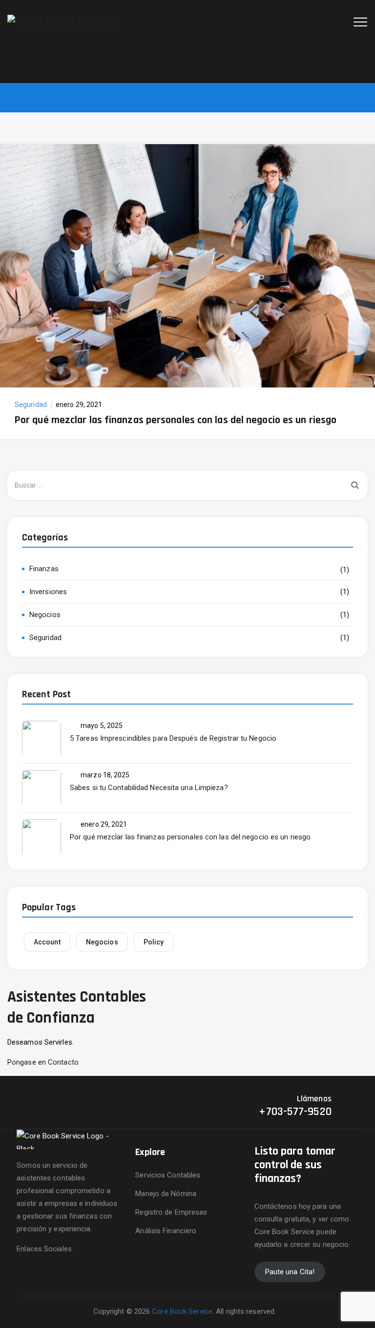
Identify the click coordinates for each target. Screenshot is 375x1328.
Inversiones (48, 591)
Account (47, 942)
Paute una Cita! (290, 1271)
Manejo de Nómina (165, 1193)
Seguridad (31, 404)
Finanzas (44, 568)
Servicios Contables (167, 1175)
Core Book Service (182, 1311)
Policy (154, 942)
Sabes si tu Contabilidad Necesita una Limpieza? (149, 787)
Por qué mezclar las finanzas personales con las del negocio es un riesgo (175, 420)
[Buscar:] (187, 485)
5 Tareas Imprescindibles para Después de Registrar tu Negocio (173, 738)
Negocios (45, 614)
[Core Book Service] (63, 21)
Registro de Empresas (171, 1212)
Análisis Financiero (165, 1230)
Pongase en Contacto (43, 1062)
